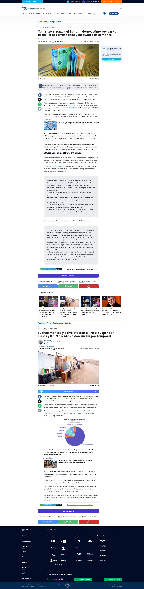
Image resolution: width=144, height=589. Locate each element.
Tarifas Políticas (26, 578)
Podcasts (24, 13)
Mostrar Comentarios (68, 275)
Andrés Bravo (48, 340)
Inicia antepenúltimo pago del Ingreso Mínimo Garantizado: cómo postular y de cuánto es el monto (79, 123)
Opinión (70, 13)
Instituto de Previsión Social (55, 166)
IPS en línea (73, 108)
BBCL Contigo (87, 13)
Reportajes (25, 567)
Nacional (31, 13)
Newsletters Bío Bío (75, 1)
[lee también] (51, 125)
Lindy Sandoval (50, 346)
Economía (48, 13)
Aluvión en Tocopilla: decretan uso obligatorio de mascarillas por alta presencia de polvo (75, 461)
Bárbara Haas (44, 39)
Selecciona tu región (30, 1)
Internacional (40, 13)
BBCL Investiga (78, 13)
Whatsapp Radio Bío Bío (114, 579)
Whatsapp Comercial (84, 579)
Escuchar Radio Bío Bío (112, 1)
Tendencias (63, 13)
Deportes (55, 13)
